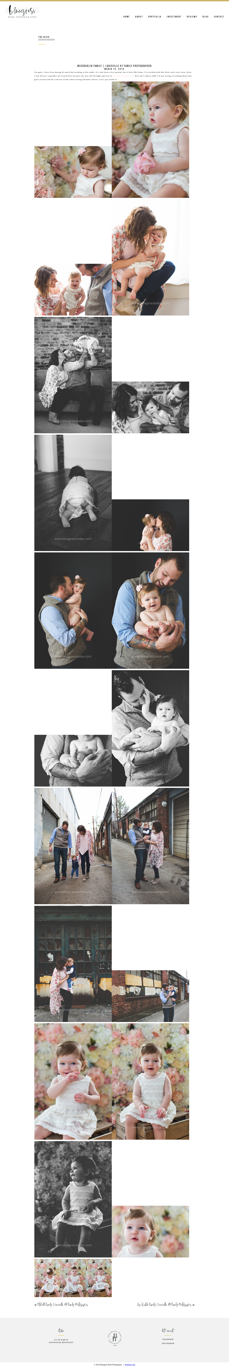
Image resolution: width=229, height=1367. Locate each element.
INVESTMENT (174, 16)
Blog (206, 16)
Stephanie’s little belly (123, 76)
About (139, 16)
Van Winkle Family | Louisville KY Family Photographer (165, 1305)
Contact (219, 16)
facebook (168, 1339)
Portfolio (154, 16)
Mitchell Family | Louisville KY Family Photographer (62, 1305)
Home (127, 16)
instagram (168, 1343)
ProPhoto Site (130, 1365)
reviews (192, 16)
